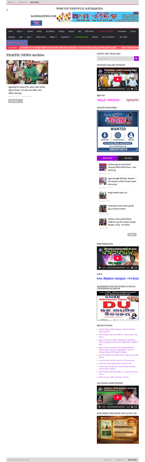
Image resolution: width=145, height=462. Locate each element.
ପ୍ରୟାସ (71, 31)
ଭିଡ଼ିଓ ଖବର (89, 31)
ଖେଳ (21, 37)
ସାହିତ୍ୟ (52, 37)
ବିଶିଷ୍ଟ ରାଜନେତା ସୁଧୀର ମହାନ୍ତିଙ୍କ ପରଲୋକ (114, 377)
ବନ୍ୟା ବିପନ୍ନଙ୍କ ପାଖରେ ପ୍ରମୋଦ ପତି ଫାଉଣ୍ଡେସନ (116, 360)
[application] (118, 79)
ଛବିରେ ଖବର (41, 37)
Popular (107, 158)
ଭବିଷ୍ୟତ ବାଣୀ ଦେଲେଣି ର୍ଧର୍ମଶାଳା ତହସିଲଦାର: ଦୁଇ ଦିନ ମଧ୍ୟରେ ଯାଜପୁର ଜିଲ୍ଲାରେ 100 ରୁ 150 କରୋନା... (122, 222)
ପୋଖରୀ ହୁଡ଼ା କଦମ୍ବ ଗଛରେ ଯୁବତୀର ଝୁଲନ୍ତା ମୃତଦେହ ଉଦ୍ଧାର (121, 207)
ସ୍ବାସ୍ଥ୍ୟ (11, 37)
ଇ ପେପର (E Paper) (105, 31)
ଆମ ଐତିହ (123, 37)
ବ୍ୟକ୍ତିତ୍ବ (65, 37)
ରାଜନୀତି (30, 31)
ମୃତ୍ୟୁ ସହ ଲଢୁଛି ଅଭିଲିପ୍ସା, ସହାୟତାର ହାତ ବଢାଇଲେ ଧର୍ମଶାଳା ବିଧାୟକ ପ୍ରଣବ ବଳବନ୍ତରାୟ (122, 181)
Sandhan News (26, 96)
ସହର (28, 37)
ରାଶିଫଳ (95, 37)
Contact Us (22, 2)
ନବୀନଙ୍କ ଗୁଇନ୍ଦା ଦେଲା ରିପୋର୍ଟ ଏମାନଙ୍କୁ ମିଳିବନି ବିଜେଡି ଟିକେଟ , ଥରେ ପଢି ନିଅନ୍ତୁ (122, 167)
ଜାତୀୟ (39, 31)
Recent (128, 158)
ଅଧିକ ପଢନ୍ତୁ (14, 101)
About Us (11, 2)
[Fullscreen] (136, 89)
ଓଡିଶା (10, 31)
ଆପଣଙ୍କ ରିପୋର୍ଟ (81, 37)
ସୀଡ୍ (79, 31)
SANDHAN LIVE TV (18, 42)
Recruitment (34, 2)
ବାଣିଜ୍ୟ (61, 31)
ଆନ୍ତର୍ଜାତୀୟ (50, 31)
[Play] (100, 89)
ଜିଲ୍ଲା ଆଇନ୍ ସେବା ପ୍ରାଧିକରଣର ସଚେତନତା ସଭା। (115, 363)
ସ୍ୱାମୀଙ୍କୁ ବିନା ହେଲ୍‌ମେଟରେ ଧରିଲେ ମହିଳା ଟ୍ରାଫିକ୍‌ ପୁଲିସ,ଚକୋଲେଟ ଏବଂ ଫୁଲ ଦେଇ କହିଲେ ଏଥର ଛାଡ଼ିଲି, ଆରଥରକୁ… (26, 90)
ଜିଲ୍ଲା (19, 31)
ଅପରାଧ (133, 31)
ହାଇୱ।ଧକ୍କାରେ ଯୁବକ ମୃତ (117, 192)
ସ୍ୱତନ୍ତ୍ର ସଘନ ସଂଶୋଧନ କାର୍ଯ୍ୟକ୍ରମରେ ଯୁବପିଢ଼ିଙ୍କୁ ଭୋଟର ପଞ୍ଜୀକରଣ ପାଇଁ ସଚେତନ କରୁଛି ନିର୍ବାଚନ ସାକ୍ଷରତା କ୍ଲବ (118, 342)
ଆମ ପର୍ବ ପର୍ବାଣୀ (107, 37)
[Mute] (132, 89)
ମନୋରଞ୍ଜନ (121, 31)
